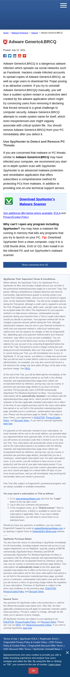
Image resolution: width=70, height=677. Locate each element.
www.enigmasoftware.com (28, 499)
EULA (57, 213)
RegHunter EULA (49, 638)
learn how (7, 424)
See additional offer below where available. (28, 213)
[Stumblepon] (19, 55)
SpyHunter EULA (28, 638)
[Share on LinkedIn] (14, 55)
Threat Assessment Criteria (38, 625)
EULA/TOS (39, 418)
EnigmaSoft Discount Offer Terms (45, 645)
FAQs (27, 368)
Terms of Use (10, 638)
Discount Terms (21, 420)
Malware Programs (20, 33)
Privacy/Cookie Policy (15, 217)
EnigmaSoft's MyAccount (44, 531)
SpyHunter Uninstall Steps (46, 649)
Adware (34, 33)
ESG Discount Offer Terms (17, 649)
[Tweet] (9, 55)
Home (6, 33)
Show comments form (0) (35, 264)
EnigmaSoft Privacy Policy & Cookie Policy (25, 642)
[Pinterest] (24, 55)
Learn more (55, 664)
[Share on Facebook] (5, 55)
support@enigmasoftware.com (48, 528)
